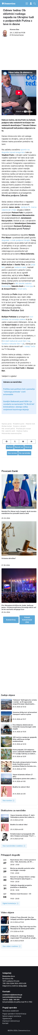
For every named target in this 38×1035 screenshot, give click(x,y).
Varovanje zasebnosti (10, 1011)
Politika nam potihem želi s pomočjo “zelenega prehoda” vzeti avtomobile (19, 391)
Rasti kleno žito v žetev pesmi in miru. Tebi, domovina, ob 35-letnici (23, 861)
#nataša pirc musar (23, 429)
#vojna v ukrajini (19, 426)
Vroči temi (22, 289)
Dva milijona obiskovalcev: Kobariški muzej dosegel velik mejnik (24, 727)
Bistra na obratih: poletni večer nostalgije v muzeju (22, 869)
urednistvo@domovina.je (12, 995)
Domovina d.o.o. (8, 976)
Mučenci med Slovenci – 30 (20, 894)
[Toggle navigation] (26, 3)
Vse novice (12, 453)
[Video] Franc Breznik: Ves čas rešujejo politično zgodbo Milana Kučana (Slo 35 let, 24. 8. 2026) (23, 918)
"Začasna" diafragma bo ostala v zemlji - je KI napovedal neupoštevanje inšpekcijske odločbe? (25, 702)
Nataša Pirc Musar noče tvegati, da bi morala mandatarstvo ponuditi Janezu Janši (19, 512)
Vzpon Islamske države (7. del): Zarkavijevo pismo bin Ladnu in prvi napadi (24, 777)
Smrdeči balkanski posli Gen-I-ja (16, 341)
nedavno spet (20, 267)
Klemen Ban (14, 29)
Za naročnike (24, 453)
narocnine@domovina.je (11, 997)
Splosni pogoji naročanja (11, 1016)
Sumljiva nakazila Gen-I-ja (13, 344)
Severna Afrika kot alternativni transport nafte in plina (25, 713)
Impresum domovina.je (11, 1021)
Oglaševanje (7, 1018)
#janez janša (7, 424)
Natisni (10, 447)
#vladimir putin (18, 424)
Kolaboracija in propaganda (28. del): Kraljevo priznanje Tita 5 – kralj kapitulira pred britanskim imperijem (22, 835)
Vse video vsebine (10, 946)
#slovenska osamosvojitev (12, 433)
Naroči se (19, 447)
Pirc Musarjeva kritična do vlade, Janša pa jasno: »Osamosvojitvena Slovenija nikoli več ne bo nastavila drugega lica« (19, 607)
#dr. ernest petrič (8, 429)
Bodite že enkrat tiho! (21, 787)
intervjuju (29, 286)
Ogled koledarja (9, 903)
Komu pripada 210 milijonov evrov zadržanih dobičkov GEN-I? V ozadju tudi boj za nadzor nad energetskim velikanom (24, 752)
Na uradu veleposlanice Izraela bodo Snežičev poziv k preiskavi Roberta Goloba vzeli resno (25, 764)
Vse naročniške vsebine (13, 846)
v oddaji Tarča (29, 346)
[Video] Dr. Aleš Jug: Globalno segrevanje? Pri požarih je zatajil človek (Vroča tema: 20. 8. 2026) (23, 937)
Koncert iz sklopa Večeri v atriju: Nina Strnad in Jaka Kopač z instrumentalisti (22, 878)
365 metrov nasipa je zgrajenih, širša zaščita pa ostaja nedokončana (25, 739)
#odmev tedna (22, 431)
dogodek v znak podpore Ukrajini (16, 240)
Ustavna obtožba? (9, 558)
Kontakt (5, 1023)
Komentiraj (11, 620)
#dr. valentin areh (8, 431)
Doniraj (28, 447)
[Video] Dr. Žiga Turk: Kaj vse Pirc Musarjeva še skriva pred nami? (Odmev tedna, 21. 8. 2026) (23, 928)
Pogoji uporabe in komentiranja (14, 1014)
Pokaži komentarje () (27, 619)
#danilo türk (30, 424)
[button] (34, 3)
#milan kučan (7, 426)
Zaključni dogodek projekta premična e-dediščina (21, 886)
